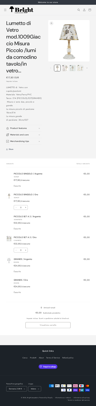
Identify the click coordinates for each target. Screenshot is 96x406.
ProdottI (33, 357)
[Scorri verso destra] (87, 68)
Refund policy (68, 357)
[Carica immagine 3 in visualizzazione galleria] (72, 68)
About (41, 357)
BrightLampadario (33, 398)
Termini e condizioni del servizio (79, 400)
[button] (5, 10)
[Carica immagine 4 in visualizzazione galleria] (80, 68)
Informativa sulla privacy (82, 398)
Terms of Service (53, 357)
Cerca (24, 357)
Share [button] (11, 149)
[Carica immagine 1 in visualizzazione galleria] (57, 68)
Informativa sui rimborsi (63, 398)
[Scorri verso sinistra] (51, 68)
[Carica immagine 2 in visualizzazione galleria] (65, 68)
